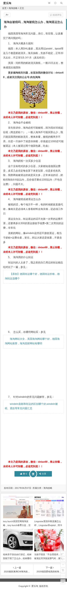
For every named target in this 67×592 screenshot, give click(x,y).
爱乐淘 (7, 3)
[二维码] (62, 581)
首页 (4, 8)
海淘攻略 (13, 8)
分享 (44, 474)
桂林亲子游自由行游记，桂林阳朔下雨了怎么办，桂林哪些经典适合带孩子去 (17, 558)
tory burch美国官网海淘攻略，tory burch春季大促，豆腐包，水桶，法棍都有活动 (17, 525)
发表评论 (57, 15)
